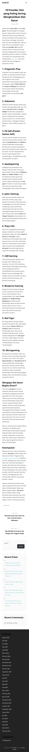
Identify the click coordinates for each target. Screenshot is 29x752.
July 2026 (4, 640)
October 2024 (6, 706)
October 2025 (6, 669)
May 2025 (5, 684)
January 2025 (5, 697)
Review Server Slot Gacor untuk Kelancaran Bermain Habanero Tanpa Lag (14, 573)
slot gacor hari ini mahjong (10, 458)
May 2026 (5, 647)
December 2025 (6, 662)
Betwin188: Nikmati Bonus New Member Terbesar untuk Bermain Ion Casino (14, 592)
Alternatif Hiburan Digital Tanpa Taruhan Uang (14, 583)
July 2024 (4, 715)
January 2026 (5, 659)
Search (6, 543)
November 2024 (6, 703)
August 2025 (5, 675)
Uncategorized (6, 505)
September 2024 (6, 709)
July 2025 (4, 678)
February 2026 (6, 656)
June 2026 (5, 644)
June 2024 (5, 718)
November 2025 (6, 665)
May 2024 (5, 721)
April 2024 (5, 725)
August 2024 (5, 712)
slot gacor (15, 59)
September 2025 (6, 672)
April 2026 (5, 650)
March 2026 (5, 653)
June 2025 (5, 681)
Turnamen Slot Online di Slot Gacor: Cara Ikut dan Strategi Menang (13, 603)
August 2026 (5, 637)
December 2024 (6, 700)
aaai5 (5, 2)
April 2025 (5, 687)
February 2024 (6, 731)
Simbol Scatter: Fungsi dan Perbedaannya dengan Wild (13, 564)
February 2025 (6, 693)
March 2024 (5, 728)
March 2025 (5, 690)
